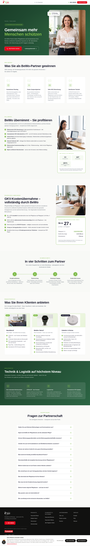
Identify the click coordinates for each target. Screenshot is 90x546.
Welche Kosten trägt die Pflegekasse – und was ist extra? (33, 487)
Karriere (61, 521)
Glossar (75, 521)
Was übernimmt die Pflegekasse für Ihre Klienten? (31, 476)
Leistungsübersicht (30, 48)
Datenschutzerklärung (12, 543)
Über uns (61, 515)
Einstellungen (60, 540)
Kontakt (75, 515)
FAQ (74, 518)
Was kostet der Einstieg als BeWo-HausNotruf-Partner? (33, 454)
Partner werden (82, 2)
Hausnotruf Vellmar (49, 520)
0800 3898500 (11, 523)
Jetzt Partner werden (14, 48)
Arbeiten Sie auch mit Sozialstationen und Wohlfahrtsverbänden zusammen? (38, 443)
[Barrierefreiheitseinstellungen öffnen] (4, 542)
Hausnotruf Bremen (49, 517)
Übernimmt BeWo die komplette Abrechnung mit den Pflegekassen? (36, 460)
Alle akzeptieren (82, 540)
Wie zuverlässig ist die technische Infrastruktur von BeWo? (34, 498)
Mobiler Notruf (34, 518)
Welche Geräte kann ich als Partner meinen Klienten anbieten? (34, 465)
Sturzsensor (33, 521)
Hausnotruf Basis (35, 515)
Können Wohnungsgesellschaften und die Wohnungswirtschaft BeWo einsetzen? (40, 438)
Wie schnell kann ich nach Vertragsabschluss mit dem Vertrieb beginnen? (37, 471)
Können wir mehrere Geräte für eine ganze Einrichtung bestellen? (35, 449)
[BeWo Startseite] (6, 2)
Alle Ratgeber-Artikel (49, 522)
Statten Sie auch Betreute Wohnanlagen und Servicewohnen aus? (35, 427)
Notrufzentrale (34, 524)
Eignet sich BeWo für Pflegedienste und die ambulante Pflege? (35, 432)
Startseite (6, 21)
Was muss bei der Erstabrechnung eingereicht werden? (33, 482)
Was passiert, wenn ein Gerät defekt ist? (28, 493)
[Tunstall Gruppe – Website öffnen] (16, 531)
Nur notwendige (70, 540)
